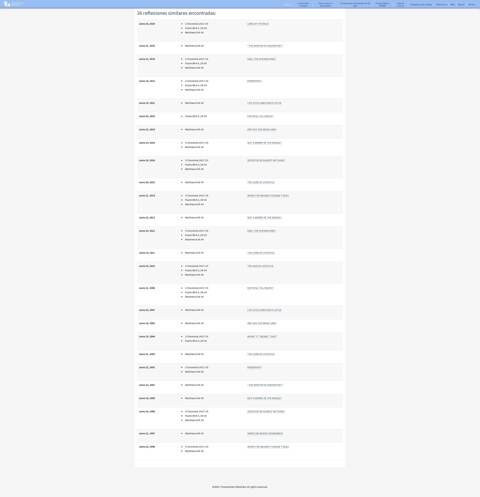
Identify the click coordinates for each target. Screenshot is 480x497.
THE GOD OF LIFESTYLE (260, 265)
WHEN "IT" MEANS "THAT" (262, 336)
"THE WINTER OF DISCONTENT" (265, 384)
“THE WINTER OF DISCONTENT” (265, 45)
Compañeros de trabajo (421, 4)
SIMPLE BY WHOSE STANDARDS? (265, 433)
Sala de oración (400, 4)
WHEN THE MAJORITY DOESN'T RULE (268, 195)
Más (453, 4)
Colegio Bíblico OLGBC (383, 4)
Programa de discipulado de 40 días (355, 4)
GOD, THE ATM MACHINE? (261, 58)
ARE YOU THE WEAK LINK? (261, 129)
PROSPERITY (254, 80)
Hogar (287, 4)
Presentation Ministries (17, 4)
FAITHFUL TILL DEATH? (260, 116)
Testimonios (441, 4)
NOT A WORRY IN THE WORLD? (264, 142)
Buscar (461, 4)
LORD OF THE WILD (258, 23)
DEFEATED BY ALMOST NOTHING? (266, 160)
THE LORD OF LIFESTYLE (260, 182)
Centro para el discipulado (325, 4)
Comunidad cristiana (303, 4)
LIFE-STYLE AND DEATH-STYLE (264, 102)
